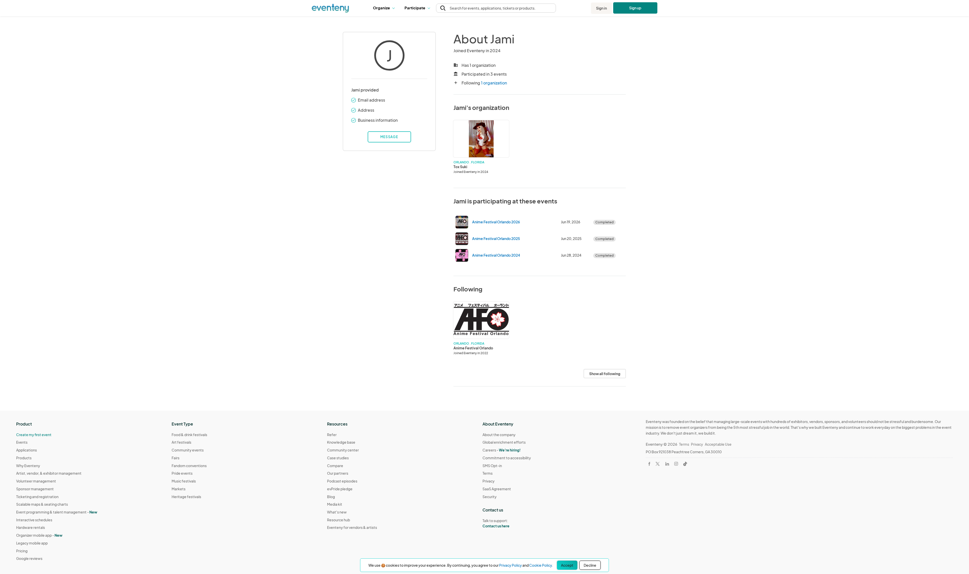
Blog (331, 496)
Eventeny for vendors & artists (352, 527)
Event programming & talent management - (56, 512)
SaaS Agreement (496, 489)
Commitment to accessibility (506, 458)
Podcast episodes (342, 481)
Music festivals (184, 481)
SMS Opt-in (492, 465)
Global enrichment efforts (504, 442)
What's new (337, 512)
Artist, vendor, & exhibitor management (49, 473)
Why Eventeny (28, 465)
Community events (188, 450)
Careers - (501, 450)
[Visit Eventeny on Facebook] (649, 463)
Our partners (337, 473)
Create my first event (33, 434)
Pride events (182, 473)
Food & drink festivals (189, 434)
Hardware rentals (30, 527)
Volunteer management (36, 481)
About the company (499, 434)
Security (489, 496)
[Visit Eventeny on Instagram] (676, 464)
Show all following (604, 373)
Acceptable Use (718, 444)
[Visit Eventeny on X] (657, 464)
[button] (385, 8)
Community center (343, 450)
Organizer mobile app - (39, 535)
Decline (590, 565)
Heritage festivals (186, 496)
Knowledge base (341, 442)
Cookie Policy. (541, 565)
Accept (567, 565)
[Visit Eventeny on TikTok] (685, 463)
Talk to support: (495, 523)
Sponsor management (35, 489)
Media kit (334, 504)
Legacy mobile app (32, 543)
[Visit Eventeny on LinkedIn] (667, 463)
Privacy (488, 481)
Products (24, 458)
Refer (332, 434)
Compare (335, 465)
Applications (26, 450)
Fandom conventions (189, 465)
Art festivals (181, 442)
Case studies (338, 458)
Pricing (22, 551)
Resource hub (338, 520)
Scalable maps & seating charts (42, 504)
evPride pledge (340, 489)
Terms (487, 473)
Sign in (601, 8)
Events (22, 442)
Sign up (635, 8)
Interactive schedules (34, 520)
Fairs (175, 458)
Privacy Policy (510, 565)
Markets (178, 489)
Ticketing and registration (37, 496)
